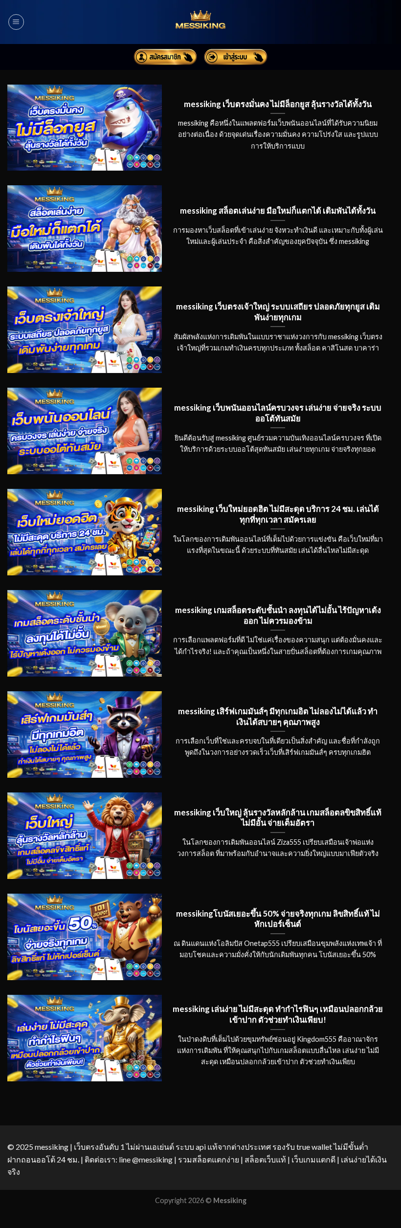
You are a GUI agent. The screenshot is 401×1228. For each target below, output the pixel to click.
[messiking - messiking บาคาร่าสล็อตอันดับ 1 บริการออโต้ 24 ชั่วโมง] (201, 22)
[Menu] (16, 22)
